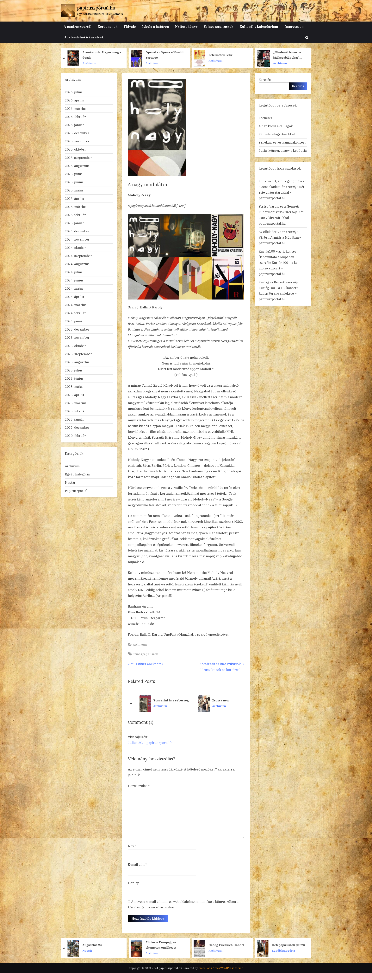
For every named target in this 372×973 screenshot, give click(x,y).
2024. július (74, 272)
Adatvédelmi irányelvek (84, 37)
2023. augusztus (77, 362)
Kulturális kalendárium (259, 26)
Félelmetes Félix (99, 55)
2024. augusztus (77, 264)
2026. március (75, 108)
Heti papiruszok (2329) (167, 945)
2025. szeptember (78, 158)
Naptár (70, 482)
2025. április (74, 199)
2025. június (74, 182)
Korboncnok (108, 26)
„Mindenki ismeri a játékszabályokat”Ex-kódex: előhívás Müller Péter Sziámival (171, 55)
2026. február (75, 117)
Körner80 (266, 118)
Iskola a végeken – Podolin (221, 700)
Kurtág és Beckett (272, 282)
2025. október (75, 149)
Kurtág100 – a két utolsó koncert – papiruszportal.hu (279, 268)
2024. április (74, 297)
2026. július (74, 92)
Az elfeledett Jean (272, 232)
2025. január (74, 223)
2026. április (74, 100)
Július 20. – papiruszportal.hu (151, 743)
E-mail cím (137, 864)
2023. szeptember (78, 354)
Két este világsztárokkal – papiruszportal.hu (281, 192)
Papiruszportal (76, 491)
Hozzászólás (139, 786)
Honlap (133, 883)
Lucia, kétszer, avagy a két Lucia (283, 150)
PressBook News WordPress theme (220, 968)
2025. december (77, 133)
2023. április (74, 395)
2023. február (75, 411)
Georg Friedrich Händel (105, 945)
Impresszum (294, 26)
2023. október (75, 346)
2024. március (75, 305)
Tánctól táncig (224, 945)
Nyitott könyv (186, 26)
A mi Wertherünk (225, 55)
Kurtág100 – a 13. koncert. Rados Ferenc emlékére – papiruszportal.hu (279, 293)
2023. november (77, 337)
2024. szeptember (78, 256)
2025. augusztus (77, 166)
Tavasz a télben (288, 945)
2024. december (77, 231)
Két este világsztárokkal (277, 134)
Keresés (265, 80)
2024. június (74, 280)
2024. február (75, 313)
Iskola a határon (155, 26)
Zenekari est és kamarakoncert (282, 142)
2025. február (75, 215)
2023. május (74, 386)
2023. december (77, 329)
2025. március (75, 207)
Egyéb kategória (77, 474)
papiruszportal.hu (96, 8)
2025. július (74, 174)
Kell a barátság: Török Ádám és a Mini (292, 54)
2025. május (74, 190)
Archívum (94, 60)
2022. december (77, 427)
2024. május (74, 288)
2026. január (74, 125)
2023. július (74, 370)
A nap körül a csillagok (276, 126)
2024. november (77, 239)
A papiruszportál (77, 26)
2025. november (77, 141)
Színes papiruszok (218, 26)
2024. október (75, 248)
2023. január (74, 419)
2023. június (74, 378)
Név (132, 846)
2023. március (75, 403)
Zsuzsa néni (156, 700)
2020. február (75, 436)
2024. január (74, 321)
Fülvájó (130, 26)
